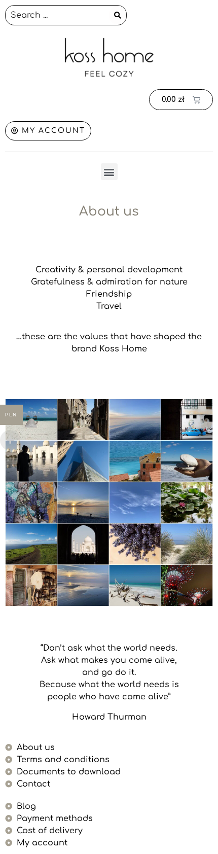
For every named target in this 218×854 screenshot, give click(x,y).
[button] (109, 171)
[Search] (117, 15)
